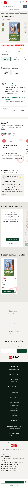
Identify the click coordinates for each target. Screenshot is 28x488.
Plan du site (14, 436)
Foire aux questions (14, 369)
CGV (14, 431)
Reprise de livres (14, 392)
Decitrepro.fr (14, 413)
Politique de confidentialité (14, 426)
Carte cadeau (14, 390)
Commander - (14, 482)
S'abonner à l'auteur (12, 239)
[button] (14, 126)
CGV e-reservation (14, 433)
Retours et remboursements (14, 376)
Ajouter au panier (7, 291)
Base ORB (14, 415)
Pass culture (14, 395)
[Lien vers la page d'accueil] (5, 2)
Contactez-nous (14, 334)
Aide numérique (14, 379)
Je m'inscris (21, 351)
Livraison (14, 372)
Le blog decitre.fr (14, 397)
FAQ (14, 323)
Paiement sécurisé (14, 374)
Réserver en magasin (14, 485)
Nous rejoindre (14, 410)
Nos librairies (14, 408)
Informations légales (14, 423)
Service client (14, 381)
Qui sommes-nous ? (14, 405)
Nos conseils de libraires (14, 313)
